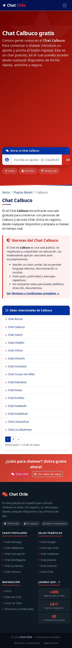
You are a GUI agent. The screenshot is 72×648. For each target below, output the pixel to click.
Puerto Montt (23, 192)
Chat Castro (15, 334)
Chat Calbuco (16, 327)
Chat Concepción (14, 554)
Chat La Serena (13, 566)
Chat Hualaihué (18, 413)
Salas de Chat (12, 597)
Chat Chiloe (15, 350)
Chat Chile (21, 474)
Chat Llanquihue (18, 421)
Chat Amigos (48, 542)
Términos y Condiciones (19, 609)
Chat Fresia (15, 390)
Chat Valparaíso (14, 548)
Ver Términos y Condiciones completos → (33, 293)
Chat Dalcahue (17, 382)
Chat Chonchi (16, 358)
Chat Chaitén (16, 342)
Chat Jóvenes (48, 560)
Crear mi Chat (13, 603)
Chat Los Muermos (20, 429)
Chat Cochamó (17, 366)
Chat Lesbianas (49, 554)
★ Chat (13, 5)
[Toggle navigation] (64, 5)
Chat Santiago (13, 542)
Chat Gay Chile (49, 548)
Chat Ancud (15, 319)
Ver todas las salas (49, 474)
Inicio (6, 192)
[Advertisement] (36, 108)
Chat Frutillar (16, 398)
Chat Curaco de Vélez (21, 374)
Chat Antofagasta (15, 560)
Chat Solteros (48, 566)
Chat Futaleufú (17, 406)
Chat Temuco (12, 571)
